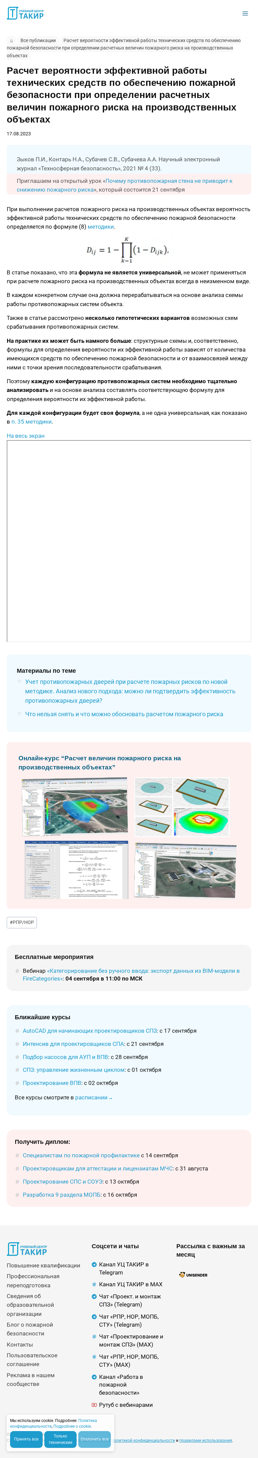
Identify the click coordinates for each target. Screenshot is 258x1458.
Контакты (20, 1344)
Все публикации (38, 40)
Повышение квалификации (43, 1265)
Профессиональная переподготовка (33, 1280)
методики (101, 226)
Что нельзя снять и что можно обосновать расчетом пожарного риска (124, 714)
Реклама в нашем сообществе (31, 1379)
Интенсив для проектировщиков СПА (73, 1043)
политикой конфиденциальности (143, 1440)
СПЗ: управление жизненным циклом (74, 1069)
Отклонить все (95, 1439)
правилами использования (205, 1440)
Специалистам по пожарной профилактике (81, 1155)
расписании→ (94, 1097)
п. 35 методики (31, 421)
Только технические (60, 1439)
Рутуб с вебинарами (126, 1404)
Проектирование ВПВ (52, 1083)
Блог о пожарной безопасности (30, 1329)
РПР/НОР (22, 922)
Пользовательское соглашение (32, 1359)
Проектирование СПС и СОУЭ (62, 1181)
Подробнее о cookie (72, 1426)
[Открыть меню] (245, 13)
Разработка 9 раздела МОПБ (61, 1194)
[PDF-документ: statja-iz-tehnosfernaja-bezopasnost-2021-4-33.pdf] (129, 541)
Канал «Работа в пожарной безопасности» (121, 1384)
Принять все (26, 1439)
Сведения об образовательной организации (30, 1305)
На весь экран (26, 435)
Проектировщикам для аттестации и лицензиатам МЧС (98, 1168)
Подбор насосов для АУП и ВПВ (65, 1057)
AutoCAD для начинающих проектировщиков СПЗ (90, 1030)
